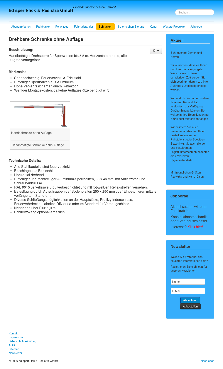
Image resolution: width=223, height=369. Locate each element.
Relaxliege (61, 26)
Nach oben (207, 361)
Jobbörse (196, 26)
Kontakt (14, 333)
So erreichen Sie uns (131, 26)
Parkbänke (43, 26)
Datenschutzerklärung (22, 341)
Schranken (105, 26)
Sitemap (14, 349)
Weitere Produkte (174, 26)
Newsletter (15, 353)
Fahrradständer (83, 26)
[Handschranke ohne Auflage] (40, 114)
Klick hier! (195, 227)
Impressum (16, 337)
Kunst (153, 26)
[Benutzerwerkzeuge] (156, 51)
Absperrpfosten (20, 26)
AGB (12, 345)
